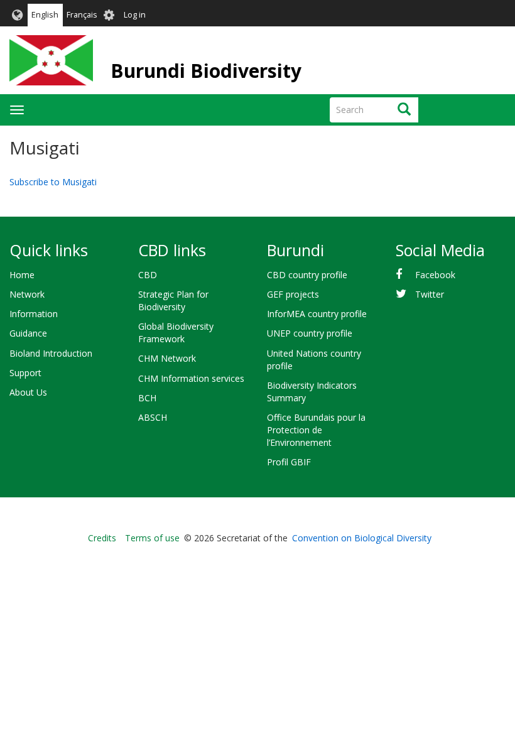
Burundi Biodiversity (206, 71)
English (44, 14)
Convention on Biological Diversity (361, 538)
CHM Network (167, 358)
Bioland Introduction (50, 353)
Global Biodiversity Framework (176, 332)
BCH (147, 398)
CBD (147, 275)
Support (25, 373)
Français (82, 14)
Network (27, 294)
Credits (102, 538)
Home (22, 275)
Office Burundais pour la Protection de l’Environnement (316, 429)
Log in (135, 14)
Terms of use (152, 538)
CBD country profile (307, 275)
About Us (28, 392)
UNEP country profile (309, 333)
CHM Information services (191, 378)
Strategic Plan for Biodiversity (173, 300)
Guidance (28, 333)
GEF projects (293, 294)
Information (33, 314)
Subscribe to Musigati (53, 182)
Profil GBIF (289, 462)
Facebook (435, 275)
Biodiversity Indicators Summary (312, 391)
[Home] (51, 60)
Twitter (429, 294)
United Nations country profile (314, 359)
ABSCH (152, 417)
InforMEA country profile (317, 314)
